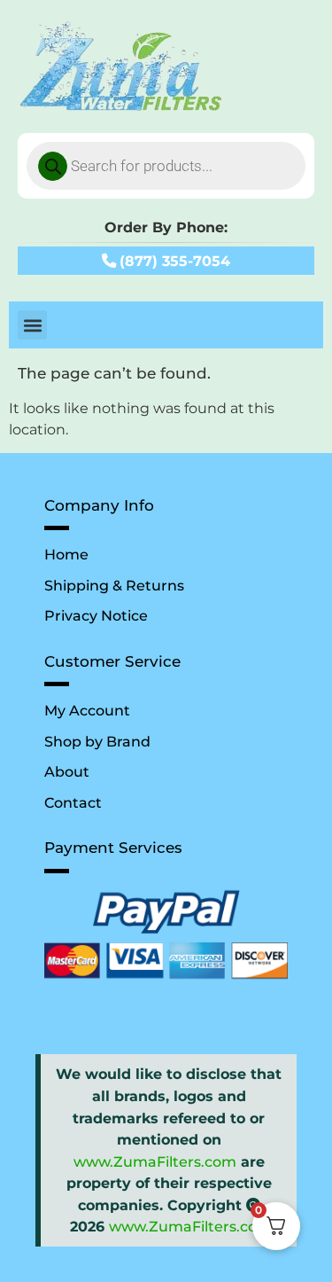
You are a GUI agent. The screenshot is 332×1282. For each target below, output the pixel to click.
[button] (32, 325)
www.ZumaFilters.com (154, 1161)
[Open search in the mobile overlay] (166, 166)
